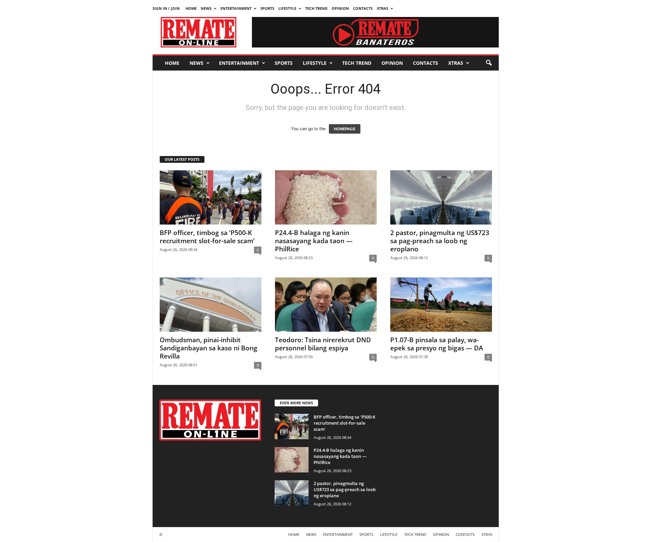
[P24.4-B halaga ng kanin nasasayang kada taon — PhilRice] (326, 197)
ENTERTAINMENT (236, 8)
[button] (488, 63)
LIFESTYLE (287, 8)
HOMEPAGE (344, 129)
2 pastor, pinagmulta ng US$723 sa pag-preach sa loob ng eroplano (439, 240)
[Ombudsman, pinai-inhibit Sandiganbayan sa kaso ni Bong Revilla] (210, 304)
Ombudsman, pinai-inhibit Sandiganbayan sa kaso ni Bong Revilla (208, 348)
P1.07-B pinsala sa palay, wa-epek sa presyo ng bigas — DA (436, 343)
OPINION (340, 8)
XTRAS (382, 8)
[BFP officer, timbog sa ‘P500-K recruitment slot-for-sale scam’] (210, 197)
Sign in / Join (166, 8)
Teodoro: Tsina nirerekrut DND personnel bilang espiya (323, 343)
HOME (191, 8)
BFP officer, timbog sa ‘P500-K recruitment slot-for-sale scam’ (207, 236)
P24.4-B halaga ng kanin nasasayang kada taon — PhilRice (314, 240)
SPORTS (267, 8)
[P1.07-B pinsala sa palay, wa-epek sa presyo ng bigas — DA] (441, 304)
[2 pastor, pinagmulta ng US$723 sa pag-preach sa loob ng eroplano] (441, 197)
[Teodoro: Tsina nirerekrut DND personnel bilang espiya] (326, 304)
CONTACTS (363, 8)
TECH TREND (316, 8)
